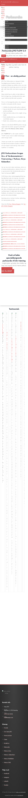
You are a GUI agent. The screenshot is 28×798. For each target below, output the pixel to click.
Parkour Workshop (9, 23)
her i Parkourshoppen (15, 204)
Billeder (7, 45)
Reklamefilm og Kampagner (11, 29)
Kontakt (6, 52)
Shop (3, 56)
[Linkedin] (3, 4)
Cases (5, 42)
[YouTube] (4, 4)
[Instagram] (2, 4)
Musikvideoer (8, 33)
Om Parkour (7, 40)
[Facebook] (1, 4)
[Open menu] (2, 77)
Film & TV (7, 25)
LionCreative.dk (20, 795)
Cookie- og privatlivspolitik (20, 792)
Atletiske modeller (9, 36)
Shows (6, 21)
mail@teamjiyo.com (15, 2)
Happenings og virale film (11, 31)
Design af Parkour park (10, 27)
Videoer (7, 48)
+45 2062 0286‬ (6, 2)
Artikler (6, 50)
